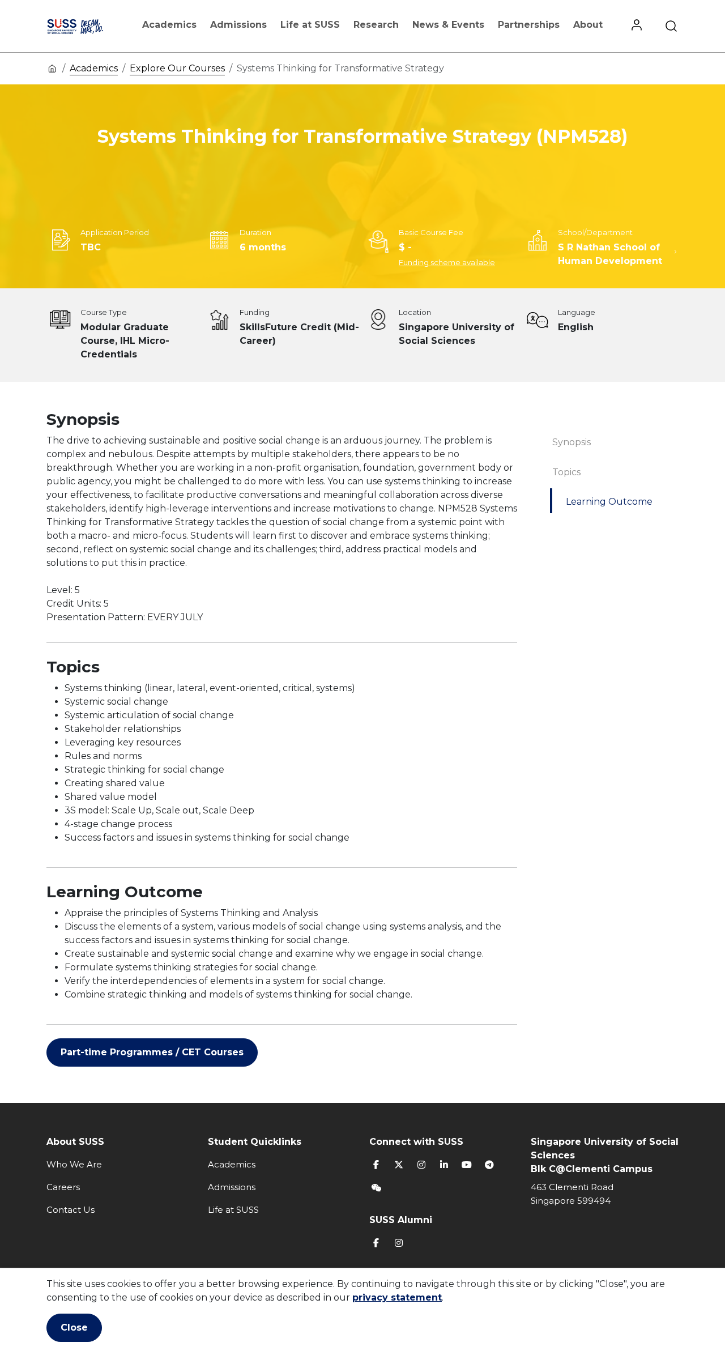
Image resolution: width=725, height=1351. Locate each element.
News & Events (448, 24)
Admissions (238, 24)
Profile (636, 26)
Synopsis (571, 442)
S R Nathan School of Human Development (610, 254)
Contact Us (70, 1209)
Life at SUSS (310, 24)
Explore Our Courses (177, 68)
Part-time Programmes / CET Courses (152, 1052)
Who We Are (74, 1164)
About (588, 24)
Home (52, 68)
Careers (63, 1187)
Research (376, 24)
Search (671, 26)
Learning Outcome (609, 501)
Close (74, 1327)
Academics (169, 24)
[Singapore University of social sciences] (86, 26)
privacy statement (397, 1297)
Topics (566, 472)
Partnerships (529, 24)
